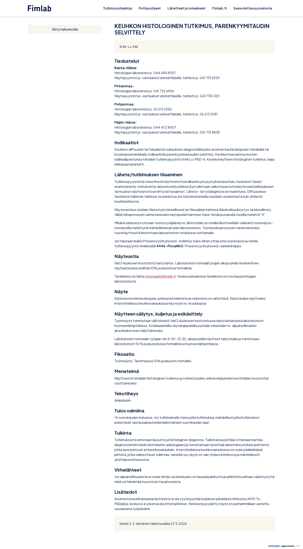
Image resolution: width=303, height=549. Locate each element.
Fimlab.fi (219, 8)
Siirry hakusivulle (65, 29)
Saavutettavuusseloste (252, 8)
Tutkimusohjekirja (117, 8)
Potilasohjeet (150, 8)
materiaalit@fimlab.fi (160, 276)
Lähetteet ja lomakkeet (187, 8)
